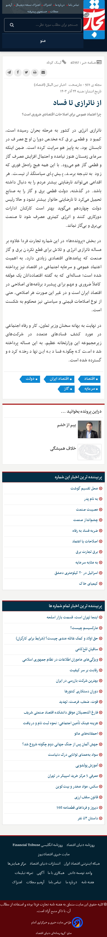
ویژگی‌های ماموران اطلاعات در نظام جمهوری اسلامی (60, 659)
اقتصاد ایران (59, 379)
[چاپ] (35, 73)
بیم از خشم (66, 425)
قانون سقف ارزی (86, 797)
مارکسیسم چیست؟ (84, 628)
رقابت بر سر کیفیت (84, 670)
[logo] (94, 19)
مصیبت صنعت (87, 509)
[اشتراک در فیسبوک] (18, 73)
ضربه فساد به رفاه (85, 530)
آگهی (40, 873)
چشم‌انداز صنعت (85, 520)
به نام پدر (91, 499)
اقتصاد (89, 379)
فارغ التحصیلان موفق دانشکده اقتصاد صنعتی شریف (61, 712)
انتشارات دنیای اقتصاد (45, 863)
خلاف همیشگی (63, 448)
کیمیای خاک (88, 583)
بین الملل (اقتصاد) (46, 85)
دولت (30, 379)
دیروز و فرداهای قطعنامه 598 (77, 807)
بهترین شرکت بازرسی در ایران (77, 680)
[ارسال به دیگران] (43, 73)
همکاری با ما (56, 873)
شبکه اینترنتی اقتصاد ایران (82, 863)
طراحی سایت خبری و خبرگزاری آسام (51, 922)
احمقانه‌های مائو (86, 733)
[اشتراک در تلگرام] (9, 73)
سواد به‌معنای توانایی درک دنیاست (73, 754)
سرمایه (90, 389)
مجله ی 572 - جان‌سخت (85, 85)
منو (43, 41)
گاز (66, 389)
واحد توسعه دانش (80, 873)
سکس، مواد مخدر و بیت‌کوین (77, 786)
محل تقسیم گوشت (84, 488)
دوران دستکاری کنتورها (81, 691)
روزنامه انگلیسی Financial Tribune (38, 845)
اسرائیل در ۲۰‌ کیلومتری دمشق (76, 573)
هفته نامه (88, 882)
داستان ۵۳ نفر (87, 818)
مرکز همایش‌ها (17, 863)
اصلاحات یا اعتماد (85, 541)
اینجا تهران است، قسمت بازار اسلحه (72, 617)
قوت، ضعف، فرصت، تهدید (78, 701)
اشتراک (47, 5)
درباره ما (60, 5)
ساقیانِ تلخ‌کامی (86, 649)
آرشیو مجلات (35, 882)
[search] (12, 25)
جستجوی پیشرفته (37, 11)
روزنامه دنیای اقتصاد (80, 845)
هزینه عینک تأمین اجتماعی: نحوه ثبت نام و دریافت (60, 723)
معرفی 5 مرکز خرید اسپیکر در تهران (73, 775)
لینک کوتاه (54, 63)
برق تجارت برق (87, 551)
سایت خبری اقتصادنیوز (53, 854)
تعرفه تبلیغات (24, 873)
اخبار (62, 85)
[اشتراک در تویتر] (26, 73)
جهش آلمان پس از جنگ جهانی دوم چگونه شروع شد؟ (60, 744)
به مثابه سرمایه (86, 562)
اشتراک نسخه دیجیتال (27, 5)
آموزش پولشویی (86, 765)
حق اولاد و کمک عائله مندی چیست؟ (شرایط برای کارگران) (57, 638)
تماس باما (74, 5)
